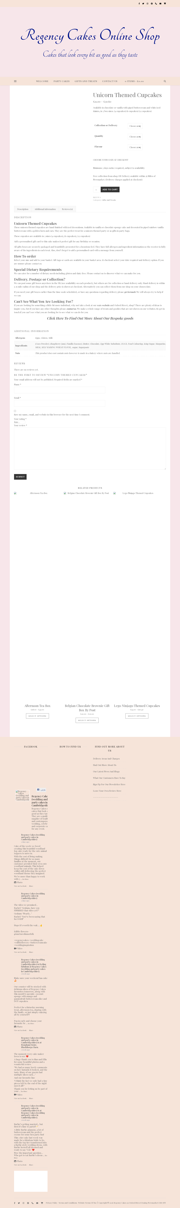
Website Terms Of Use (87, 1203)
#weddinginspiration (24, 945)
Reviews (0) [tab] (67, 209)
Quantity (98, 136)
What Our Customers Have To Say (109, 778)
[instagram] (148, 3)
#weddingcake (36, 940)
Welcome (42, 81)
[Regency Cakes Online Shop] (90, 42)
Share (31, 886)
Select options (37, 716)
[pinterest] (152, 3)
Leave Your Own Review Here (107, 790)
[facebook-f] (139, 3)
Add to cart (110, 189)
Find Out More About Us (104, 765)
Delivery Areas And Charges (106, 758)
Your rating (20, 419)
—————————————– (105, 797)
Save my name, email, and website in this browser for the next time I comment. (52, 414)
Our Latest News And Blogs (106, 771)
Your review (20, 425)
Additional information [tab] (45, 209)
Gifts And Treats (86, 81)
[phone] (156, 3)
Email (17, 397)
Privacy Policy (51, 1203)
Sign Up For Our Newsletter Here (109, 784)
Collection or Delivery (105, 125)
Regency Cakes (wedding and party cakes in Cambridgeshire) (33, 837)
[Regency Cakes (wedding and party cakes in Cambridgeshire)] (22, 795)
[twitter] (143, 3)
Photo (19, 882)
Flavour (98, 146)
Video (19, 948)
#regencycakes (21, 940)
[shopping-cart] (165, 3)
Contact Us (109, 81)
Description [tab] (22, 209)
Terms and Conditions (67, 1203)
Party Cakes (62, 81)
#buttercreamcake (38, 942)
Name (17, 384)
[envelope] (160, 3)
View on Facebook (20, 886)
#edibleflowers (21, 942)
